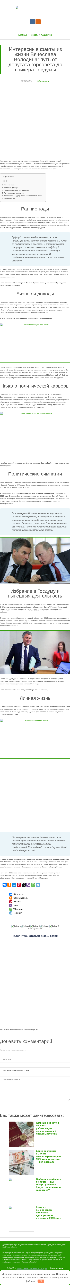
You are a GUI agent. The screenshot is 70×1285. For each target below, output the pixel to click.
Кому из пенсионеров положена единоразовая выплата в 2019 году (48, 1213)
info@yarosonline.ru (9, 1247)
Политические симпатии (14, 193)
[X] (24, 885)
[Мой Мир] (14, 885)
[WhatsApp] (33, 885)
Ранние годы (9, 185)
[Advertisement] (35, 123)
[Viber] (28, 885)
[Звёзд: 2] (25, 926)
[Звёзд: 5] (54, 926)
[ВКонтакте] (5, 885)
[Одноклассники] (9, 885)
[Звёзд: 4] (44, 926)
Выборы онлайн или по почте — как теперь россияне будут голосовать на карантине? (48, 1184)
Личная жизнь (9, 198)
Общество (43, 81)
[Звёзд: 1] (16, 926)
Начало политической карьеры (16, 190)
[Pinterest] (19, 885)
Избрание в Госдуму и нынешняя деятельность (23, 196)
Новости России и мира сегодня (32, 1268)
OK (41, 1281)
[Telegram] (38, 885)
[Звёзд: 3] (35, 926)
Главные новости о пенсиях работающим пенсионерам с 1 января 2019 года (47, 1128)
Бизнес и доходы (11, 187)
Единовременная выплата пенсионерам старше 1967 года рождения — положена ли (48, 1156)
